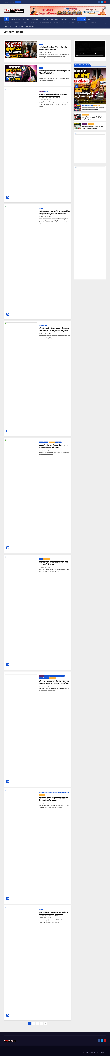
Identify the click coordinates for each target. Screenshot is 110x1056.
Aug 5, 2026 (43, 216)
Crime (86, 23)
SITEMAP (103, 1052)
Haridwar (44, 19)
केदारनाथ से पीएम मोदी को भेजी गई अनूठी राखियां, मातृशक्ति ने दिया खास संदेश (89, 96)
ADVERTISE (62, 1049)
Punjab (25, 23)
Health (93, 23)
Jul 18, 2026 (43, 450)
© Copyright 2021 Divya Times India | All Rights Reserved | (17, 1049)
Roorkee (35, 19)
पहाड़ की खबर (26, 19)
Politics (8, 23)
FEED (98, 1052)
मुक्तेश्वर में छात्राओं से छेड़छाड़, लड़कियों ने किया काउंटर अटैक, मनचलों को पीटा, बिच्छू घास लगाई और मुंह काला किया (54, 330)
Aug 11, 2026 (43, 52)
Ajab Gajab (19, 26)
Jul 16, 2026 (43, 803)
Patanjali (8, 26)
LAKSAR (90, 19)
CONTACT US (92, 1052)
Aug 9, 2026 (43, 76)
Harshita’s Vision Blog (54, 675)
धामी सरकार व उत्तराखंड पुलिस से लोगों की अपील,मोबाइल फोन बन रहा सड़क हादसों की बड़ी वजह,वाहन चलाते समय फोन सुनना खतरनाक (54, 683)
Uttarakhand (15, 19)
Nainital (82, 19)
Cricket (73, 19)
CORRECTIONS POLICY (71, 1049)
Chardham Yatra (69, 23)
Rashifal (57, 23)
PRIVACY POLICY (101, 1049)
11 (41, 1023)
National (34, 23)
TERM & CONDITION (91, 1049)
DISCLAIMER (82, 1049)
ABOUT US (85, 1052)
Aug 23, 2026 (79, 100)
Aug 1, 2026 (43, 333)
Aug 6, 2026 (43, 99)
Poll (79, 23)
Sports (16, 23)
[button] (105, 22)
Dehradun (54, 19)
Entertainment (45, 23)
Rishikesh (64, 19)
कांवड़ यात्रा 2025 (30, 26)
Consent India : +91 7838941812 (44, 1049)
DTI (50, 52)
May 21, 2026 (43, 917)
